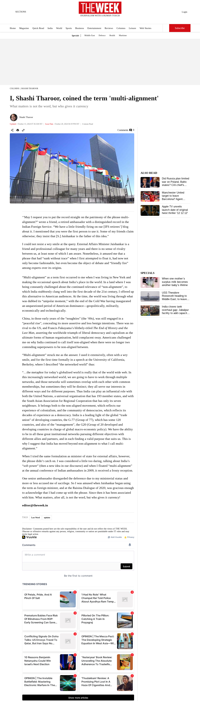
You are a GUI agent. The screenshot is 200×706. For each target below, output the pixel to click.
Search (166, 28)
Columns (121, 28)
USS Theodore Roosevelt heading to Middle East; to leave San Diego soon (174, 297)
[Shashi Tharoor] (14, 117)
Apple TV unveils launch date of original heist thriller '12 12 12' (175, 210)
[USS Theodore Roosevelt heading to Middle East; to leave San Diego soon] (150, 296)
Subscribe (180, 28)
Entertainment (94, 28)
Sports (69, 28)
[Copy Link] (23, 130)
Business (79, 28)
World (59, 28)
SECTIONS (20, 12)
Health (112, 35)
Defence (102, 35)
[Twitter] (92, 20)
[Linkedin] (108, 20)
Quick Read (38, 28)
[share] (12, 130)
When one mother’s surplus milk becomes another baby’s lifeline (175, 282)
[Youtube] (103, 20)
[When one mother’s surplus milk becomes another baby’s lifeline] (150, 282)
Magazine (24, 28)
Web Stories (145, 28)
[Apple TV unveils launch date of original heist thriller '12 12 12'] (150, 210)
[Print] (17, 130)
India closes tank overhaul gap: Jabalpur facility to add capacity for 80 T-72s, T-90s (175, 311)
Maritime (123, 35)
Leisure (132, 28)
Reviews (109, 28)
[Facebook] (87, 20)
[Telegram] (113, 20)
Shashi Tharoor (29, 88)
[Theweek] (100, 8)
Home (13, 28)
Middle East (89, 35)
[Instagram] (97, 20)
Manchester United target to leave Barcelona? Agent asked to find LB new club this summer (174, 199)
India (50, 28)
